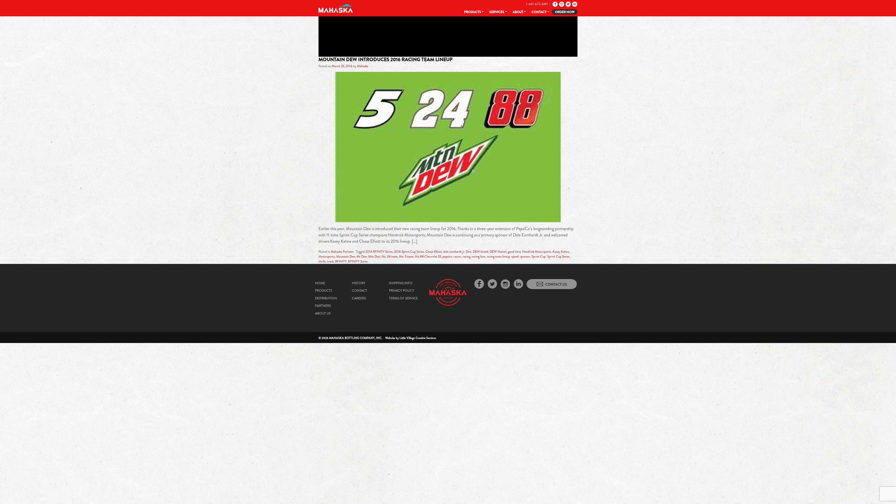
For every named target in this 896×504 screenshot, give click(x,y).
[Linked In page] (574, 4)
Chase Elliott (433, 251)
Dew (468, 251)
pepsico (447, 256)
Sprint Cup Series (558, 256)
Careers (359, 298)
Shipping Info (401, 283)
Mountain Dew (345, 256)
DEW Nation (498, 251)
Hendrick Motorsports (536, 251)
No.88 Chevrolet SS (428, 256)
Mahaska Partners (342, 251)
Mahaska (362, 66)
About (518, 12)
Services (496, 12)
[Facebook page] (555, 4)
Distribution (326, 298)
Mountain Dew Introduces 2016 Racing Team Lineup (385, 59)
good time (514, 251)
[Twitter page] (568, 4)
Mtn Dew (374, 256)
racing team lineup (498, 256)
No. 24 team (390, 256)
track (330, 261)
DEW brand (480, 251)
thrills (322, 261)
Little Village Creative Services (417, 338)
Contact (539, 12)
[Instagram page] (561, 4)
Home (320, 283)
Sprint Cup (539, 256)
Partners (323, 305)
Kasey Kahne (561, 251)
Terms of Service (403, 298)
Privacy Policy (401, 290)
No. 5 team (406, 256)
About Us (323, 313)
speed (515, 256)
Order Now (565, 12)
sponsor (525, 256)
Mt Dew (362, 256)
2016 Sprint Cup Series (409, 251)
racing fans (478, 256)
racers (457, 256)
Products (472, 12)
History (358, 283)
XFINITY (340, 261)
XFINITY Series (358, 261)
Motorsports (326, 256)
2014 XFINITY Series (379, 251)
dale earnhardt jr (453, 251)
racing (466, 256)
